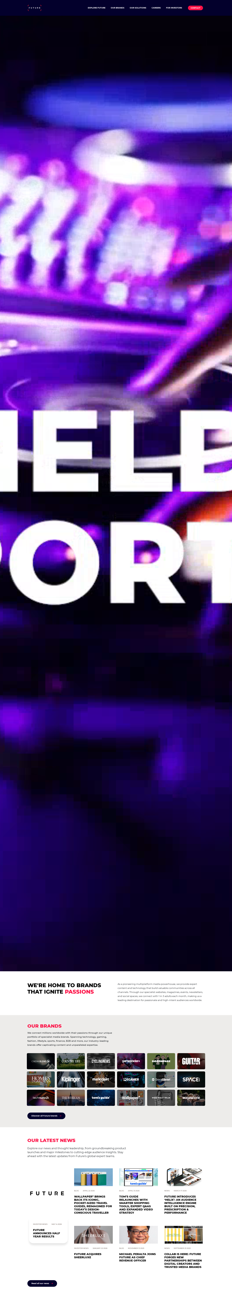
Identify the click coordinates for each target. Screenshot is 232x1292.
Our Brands (117, 8)
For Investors (174, 8)
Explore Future (96, 8)
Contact (195, 8)
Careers (156, 8)
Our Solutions (138, 8)
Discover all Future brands (44, 1116)
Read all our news (40, 1283)
